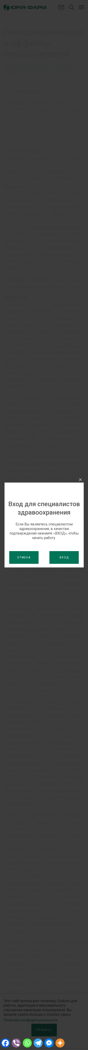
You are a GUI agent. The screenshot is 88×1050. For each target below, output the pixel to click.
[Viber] (16, 1043)
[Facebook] (5, 1043)
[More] (60, 1043)
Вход (64, 557)
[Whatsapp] (27, 1043)
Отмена (23, 557)
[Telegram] (38, 1043)
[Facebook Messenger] (49, 1043)
